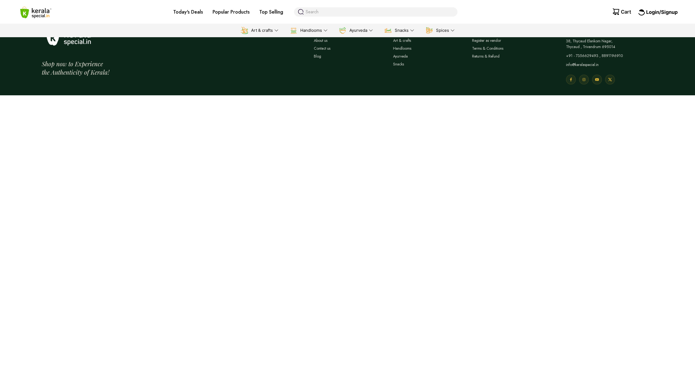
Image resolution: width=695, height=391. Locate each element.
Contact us (322, 48)
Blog (317, 56)
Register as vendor (486, 40)
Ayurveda (400, 56)
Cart (626, 12)
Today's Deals (188, 12)
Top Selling (271, 12)
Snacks (398, 64)
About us (320, 40)
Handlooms (402, 48)
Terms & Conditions (487, 48)
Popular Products (231, 12)
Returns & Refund (486, 56)
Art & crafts (402, 40)
